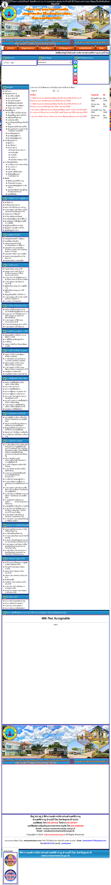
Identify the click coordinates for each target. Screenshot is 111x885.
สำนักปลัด (14, 152)
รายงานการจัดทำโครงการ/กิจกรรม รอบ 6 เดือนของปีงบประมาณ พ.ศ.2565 (58, 116)
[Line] (91, 66)
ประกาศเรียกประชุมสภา (14, 603)
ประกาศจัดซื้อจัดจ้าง (12, 389)
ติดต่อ (101, 48)
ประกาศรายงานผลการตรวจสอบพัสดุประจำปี (15, 397)
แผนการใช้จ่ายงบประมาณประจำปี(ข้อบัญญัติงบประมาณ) (16, 310)
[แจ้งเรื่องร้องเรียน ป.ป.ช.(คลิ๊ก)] (10, 867)
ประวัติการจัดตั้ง (14, 96)
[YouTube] (91, 82)
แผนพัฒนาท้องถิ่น (12, 241)
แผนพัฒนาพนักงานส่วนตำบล (16, 374)
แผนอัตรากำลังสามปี (13, 371)
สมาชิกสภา (12, 145)
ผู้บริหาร (11, 143)
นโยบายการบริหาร (15, 108)
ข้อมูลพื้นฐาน (46, 48)
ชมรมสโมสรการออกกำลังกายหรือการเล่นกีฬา (18, 130)
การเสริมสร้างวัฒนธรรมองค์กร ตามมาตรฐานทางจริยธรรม (16, 502)
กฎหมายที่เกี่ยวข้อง (15, 172)
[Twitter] (91, 70)
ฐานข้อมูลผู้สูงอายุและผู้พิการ (16, 219)
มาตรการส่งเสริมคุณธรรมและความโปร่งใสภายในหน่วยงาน (16, 541)
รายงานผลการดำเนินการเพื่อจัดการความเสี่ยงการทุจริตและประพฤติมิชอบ (16, 489)
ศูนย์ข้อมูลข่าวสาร (12, 230)
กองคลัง (13, 155)
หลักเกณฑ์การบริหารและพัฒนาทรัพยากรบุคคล (14, 364)
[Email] (91, 74)
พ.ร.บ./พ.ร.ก (12, 167)
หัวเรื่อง (33, 95)
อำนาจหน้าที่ (12, 98)
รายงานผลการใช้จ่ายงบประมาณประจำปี (14, 321)
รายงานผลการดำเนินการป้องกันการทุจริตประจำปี (14, 515)
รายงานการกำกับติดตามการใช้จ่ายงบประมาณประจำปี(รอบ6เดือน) (16, 316)
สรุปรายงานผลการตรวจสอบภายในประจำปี (15, 591)
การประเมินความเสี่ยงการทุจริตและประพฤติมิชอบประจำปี (16, 483)
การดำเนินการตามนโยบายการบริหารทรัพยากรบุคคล (15, 360)
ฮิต (104, 95)
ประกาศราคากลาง (12, 387)
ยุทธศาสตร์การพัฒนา (16, 105)
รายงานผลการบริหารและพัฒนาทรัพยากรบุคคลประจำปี (16, 368)
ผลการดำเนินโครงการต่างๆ (15, 207)
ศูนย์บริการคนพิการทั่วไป (14, 228)
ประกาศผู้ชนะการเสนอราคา (16, 391)
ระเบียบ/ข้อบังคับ (85, 48)
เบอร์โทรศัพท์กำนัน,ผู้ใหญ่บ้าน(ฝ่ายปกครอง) (17, 191)
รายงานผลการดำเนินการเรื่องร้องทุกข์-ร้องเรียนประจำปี (16, 210)
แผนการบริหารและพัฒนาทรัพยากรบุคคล (14, 355)
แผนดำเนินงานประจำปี (13, 269)
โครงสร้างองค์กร (14, 101)
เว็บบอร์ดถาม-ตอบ (15, 183)
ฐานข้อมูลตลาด (14, 133)
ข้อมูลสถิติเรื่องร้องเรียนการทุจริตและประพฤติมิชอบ (15, 429)
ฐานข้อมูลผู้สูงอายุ (14, 138)
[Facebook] (91, 62)
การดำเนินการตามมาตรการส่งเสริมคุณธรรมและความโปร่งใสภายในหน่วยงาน (16, 552)
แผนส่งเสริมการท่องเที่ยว (14, 260)
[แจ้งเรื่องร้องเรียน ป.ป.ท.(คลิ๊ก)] (10, 882)
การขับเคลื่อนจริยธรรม (14, 533)
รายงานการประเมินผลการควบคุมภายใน (15, 587)
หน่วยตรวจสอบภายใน (18, 160)
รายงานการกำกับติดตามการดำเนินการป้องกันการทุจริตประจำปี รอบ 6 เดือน (16, 510)
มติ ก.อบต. (12, 169)
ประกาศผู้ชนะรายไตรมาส (15, 394)
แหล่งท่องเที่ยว (13, 120)
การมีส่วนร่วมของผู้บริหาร (15, 479)
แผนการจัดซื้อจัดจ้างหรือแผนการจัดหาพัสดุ (14, 383)
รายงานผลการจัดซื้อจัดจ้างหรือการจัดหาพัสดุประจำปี (15, 405)
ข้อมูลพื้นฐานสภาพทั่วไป (17, 115)
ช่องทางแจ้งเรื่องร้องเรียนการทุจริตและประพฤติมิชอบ (16, 424)
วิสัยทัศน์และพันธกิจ (15, 103)
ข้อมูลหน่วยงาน (27, 48)
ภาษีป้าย (8, 342)
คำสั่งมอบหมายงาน (12, 205)
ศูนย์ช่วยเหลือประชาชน (14, 225)
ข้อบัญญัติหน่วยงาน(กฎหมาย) (14, 175)
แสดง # (34, 91)
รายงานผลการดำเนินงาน (14, 327)
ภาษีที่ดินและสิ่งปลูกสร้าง (14, 339)
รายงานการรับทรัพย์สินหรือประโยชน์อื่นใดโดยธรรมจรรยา (15, 475)
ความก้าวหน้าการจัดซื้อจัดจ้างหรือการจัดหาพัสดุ (16, 401)
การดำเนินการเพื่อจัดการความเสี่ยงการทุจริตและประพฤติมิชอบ (16, 495)
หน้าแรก (10, 48)
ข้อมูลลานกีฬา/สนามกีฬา (17, 127)
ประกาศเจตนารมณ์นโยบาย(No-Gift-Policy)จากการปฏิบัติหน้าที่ (15, 460)
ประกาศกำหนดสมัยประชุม (15, 601)
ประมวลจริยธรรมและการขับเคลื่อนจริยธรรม (16, 530)
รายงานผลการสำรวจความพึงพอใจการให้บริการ (16, 298)
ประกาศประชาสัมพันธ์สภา (15, 608)
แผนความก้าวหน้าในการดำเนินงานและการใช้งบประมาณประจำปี (14, 273)
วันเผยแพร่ (95, 95)
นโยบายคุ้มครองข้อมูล (13, 216)
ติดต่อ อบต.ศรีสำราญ (16, 181)
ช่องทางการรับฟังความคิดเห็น (16, 432)
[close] (3, 849)
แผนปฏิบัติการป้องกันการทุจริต (16, 506)
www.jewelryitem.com (32, 841)
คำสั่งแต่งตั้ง (9, 580)
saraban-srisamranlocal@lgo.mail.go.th (59, 829)
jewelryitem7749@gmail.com (94, 841)
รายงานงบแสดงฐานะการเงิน (16, 324)
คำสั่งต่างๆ (9, 202)
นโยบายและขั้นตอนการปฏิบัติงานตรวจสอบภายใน (16, 563)
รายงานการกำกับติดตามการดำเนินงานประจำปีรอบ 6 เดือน (16, 278)
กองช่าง (13, 157)
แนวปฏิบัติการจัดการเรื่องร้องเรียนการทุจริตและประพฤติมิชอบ (16, 419)
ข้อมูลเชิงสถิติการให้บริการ (15, 294)
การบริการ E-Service (13, 301)
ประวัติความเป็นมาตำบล (17, 113)
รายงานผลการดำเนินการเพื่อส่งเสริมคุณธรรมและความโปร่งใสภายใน (16, 546)
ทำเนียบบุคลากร (65, 48)
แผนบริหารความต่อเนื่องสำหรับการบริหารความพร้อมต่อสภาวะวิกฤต (16, 249)
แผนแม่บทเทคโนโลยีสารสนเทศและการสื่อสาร (14, 244)
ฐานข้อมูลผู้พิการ (14, 136)
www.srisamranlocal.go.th (54, 835)
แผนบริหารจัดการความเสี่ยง (15, 254)
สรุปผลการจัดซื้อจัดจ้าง (13, 409)
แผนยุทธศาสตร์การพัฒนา (15, 239)
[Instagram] (91, 78)
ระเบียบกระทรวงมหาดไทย (18, 164)
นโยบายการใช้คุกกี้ (12, 214)
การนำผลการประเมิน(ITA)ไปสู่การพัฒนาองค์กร (16, 520)
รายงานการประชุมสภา (14, 606)
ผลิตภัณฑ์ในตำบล (14, 117)
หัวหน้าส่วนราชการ (17, 150)
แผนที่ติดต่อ (12, 194)
